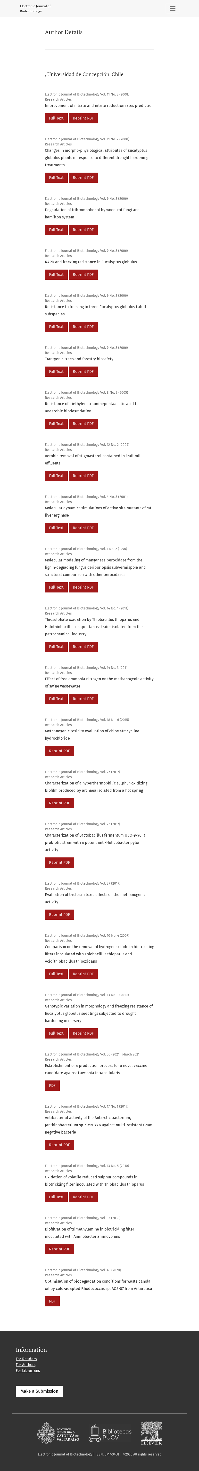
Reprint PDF (83, 118)
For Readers (26, 1359)
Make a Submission (39, 1391)
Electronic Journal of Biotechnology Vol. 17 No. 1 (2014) (86, 1106)
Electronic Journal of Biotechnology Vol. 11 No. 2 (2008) (87, 139)
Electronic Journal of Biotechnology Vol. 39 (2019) (82, 883)
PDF (52, 1085)
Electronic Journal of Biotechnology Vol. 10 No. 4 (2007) (87, 936)
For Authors (25, 1364)
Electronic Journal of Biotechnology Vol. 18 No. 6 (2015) (87, 720)
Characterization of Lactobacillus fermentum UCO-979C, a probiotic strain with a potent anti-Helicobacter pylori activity (95, 842)
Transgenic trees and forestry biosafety (79, 359)
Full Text (56, 118)
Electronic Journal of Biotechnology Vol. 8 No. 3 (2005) (86, 393)
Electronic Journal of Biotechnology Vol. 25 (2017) (82, 772)
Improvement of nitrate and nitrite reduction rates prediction (99, 105)
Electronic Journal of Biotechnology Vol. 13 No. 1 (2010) (87, 995)
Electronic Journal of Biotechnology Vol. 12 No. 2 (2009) (87, 445)
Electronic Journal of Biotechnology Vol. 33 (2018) (83, 1218)
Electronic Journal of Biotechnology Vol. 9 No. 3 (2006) (86, 199)
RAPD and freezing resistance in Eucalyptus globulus (91, 262)
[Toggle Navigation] (172, 8)
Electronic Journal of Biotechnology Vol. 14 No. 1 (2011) (86, 608)
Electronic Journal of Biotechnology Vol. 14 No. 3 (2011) (87, 668)
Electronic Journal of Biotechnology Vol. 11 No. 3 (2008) (87, 94)
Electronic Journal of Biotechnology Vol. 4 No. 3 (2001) (86, 497)
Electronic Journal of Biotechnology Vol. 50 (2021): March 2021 (92, 1054)
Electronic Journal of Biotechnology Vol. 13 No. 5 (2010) (87, 1166)
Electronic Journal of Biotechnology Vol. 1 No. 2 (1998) (86, 549)
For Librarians (28, 1370)
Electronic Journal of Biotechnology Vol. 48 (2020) (83, 1270)
